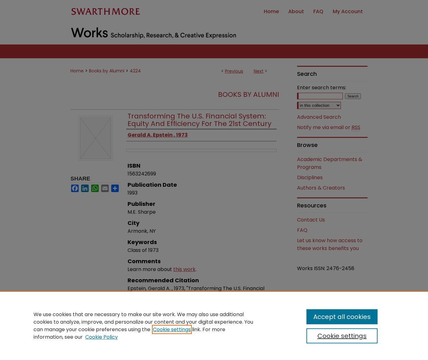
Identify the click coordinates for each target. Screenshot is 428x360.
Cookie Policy (101, 337)
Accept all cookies (342, 316)
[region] (214, 325)
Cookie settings (172, 329)
